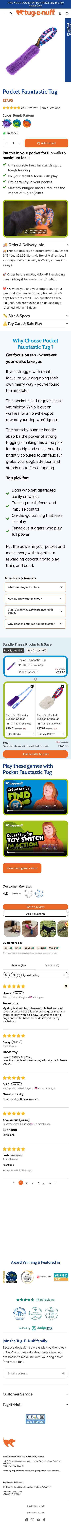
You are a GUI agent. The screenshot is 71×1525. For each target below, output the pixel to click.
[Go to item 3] (48, 929)
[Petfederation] (27, 1277)
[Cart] (67, 13)
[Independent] (44, 1277)
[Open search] (6, 975)
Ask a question (35, 913)
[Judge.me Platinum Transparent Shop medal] (19, 1313)
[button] (12, 108)
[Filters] (14, 975)
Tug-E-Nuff (39, 1506)
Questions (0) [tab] (52, 965)
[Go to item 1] (12, 929)
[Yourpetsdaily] (61, 1277)
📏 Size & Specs (16, 315)
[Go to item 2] (30, 929)
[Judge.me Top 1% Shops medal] (51, 1313)
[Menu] (4, 13)
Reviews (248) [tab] (19, 965)
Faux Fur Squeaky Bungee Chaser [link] (17, 716)
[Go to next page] (56, 1182)
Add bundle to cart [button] (35, 754)
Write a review (35, 907)
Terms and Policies (35, 1512)
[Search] (11, 13)
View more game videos (22, 868)
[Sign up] (63, 1373)
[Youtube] (38, 1520)
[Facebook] (27, 1520)
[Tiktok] (44, 1520)
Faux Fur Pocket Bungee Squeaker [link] (48, 716)
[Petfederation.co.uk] (35, 1419)
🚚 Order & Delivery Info (23, 244)
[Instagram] (33, 1520)
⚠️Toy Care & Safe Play (22, 323)
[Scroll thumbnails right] (64, 928)
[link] (11, 666)
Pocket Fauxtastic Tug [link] (32, 660)
